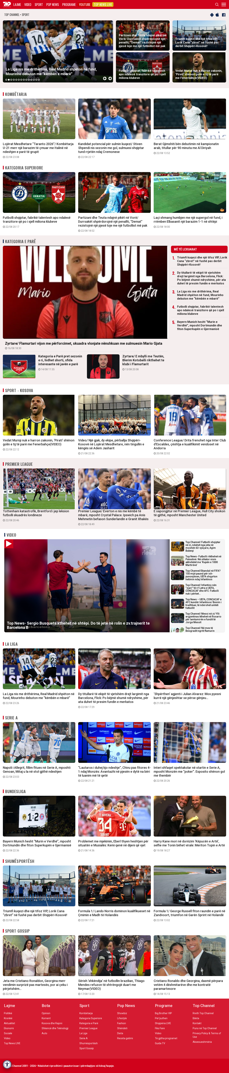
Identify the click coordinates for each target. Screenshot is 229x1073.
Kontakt (197, 1023)
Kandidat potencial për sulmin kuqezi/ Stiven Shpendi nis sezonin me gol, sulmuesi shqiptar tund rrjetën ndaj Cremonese (111, 150)
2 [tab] (9, 80)
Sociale (8, 1033)
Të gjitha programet (166, 1038)
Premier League (19, 464)
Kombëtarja (16, 94)
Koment (46, 1018)
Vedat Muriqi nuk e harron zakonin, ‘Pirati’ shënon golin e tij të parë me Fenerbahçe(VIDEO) (38, 444)
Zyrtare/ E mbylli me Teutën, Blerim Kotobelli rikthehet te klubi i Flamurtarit (143, 362)
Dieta (120, 1033)
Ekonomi (9, 1028)
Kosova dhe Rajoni (52, 1023)
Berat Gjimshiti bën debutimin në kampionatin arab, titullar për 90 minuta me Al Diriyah (186, 148)
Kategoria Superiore (24, 167)
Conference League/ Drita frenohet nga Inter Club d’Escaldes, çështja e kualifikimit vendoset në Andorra (190, 446)
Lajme (17, 4)
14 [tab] (39, 80)
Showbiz (122, 1013)
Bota (46, 1005)
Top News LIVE (103, 4)
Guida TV (160, 1043)
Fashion (121, 1023)
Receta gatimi (125, 1038)
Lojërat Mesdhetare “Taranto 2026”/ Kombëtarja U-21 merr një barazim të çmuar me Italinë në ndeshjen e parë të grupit (38, 150)
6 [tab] (19, 80)
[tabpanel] (58, 51)
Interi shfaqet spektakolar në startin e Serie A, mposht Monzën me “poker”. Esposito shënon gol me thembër (189, 774)
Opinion (46, 1013)
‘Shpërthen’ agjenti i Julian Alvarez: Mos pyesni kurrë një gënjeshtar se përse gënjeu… (187, 698)
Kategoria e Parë (20, 241)
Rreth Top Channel (203, 1013)
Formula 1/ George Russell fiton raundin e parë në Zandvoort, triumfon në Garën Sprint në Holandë (189, 915)
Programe (69, 4)
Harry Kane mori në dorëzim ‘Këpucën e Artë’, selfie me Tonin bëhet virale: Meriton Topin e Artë (189, 845)
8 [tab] (24, 80)
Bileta (196, 1018)
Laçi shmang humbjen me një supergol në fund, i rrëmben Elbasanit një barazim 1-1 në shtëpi (188, 222)
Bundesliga (15, 791)
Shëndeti (122, 1028)
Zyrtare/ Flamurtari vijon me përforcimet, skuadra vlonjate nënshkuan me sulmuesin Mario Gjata (83, 345)
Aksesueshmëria (202, 1041)
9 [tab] (26, 80)
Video (27, 4)
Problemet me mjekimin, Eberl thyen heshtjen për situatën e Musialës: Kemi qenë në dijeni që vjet (113, 845)
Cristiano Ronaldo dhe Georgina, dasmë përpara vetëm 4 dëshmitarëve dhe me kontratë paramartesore (188, 987)
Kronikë (8, 1018)
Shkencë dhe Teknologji (55, 1028)
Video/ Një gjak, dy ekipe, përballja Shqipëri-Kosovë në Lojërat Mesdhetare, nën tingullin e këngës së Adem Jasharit (111, 446)
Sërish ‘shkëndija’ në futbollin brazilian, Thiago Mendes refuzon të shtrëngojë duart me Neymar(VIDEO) (111, 987)
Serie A (11, 717)
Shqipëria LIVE (163, 1023)
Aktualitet (9, 1023)
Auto (44, 1033)
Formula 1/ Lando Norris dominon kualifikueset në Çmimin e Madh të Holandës (114, 915)
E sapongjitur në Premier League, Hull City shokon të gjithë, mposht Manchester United (189, 515)
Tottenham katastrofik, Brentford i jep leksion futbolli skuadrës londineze (36, 515)
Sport (39, 4)
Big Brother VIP (163, 1013)
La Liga (11, 644)
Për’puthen (161, 1018)
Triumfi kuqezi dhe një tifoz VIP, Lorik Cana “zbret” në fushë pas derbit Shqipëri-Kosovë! (202, 261)
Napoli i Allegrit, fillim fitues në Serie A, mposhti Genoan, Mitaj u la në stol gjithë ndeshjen (36, 772)
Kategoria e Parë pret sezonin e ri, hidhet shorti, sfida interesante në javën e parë (60, 362)
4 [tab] (14, 80)
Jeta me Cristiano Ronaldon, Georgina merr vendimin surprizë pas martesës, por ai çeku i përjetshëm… (35, 987)
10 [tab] (29, 80)
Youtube (84, 4)
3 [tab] (11, 80)
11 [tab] (31, 80)
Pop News (52, 4)
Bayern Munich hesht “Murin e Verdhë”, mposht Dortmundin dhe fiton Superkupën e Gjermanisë (199, 325)
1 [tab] (6, 80)
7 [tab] (21, 80)
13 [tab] (36, 80)
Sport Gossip (17, 931)
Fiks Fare (160, 1028)
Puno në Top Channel (205, 1028)
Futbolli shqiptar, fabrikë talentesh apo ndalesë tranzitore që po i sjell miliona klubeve (36, 222)
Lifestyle (122, 1018)
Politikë (8, 1013)
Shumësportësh (19, 861)
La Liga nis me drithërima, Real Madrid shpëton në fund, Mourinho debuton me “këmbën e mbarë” (200, 295)
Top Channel (204, 1005)
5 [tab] (16, 80)
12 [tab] (34, 80)
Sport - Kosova (19, 390)
